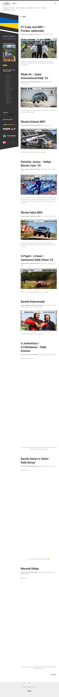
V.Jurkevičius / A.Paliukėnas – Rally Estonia (33, 347)
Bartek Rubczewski (33, 301)
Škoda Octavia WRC (33, 121)
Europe (44, 34)
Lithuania (51, 216)
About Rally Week (6, 10)
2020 (42, 169)
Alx (35, 687)
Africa (43, 466)
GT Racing (54, 305)
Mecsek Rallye (30, 568)
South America (36, 307)
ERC (46, 305)
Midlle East (46, 81)
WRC (52, 34)
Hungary (53, 572)
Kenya (50, 466)
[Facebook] (13, 3)
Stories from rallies (20, 7)
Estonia (43, 354)
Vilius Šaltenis (36, 34)
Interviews (12, 7)
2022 (42, 263)
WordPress (29, 687)
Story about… (43, 7)
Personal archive (29, 7)
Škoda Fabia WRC (32, 212)
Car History (46, 125)
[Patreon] (14, 3)
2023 (41, 34)
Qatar (50, 81)
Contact (13, 10)
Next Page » (54, 674)
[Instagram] (16, 3)
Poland (31, 307)
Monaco (53, 169)
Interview (48, 34)
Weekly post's (23, 83)
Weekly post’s (6, 7)
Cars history (37, 7)
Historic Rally (48, 572)
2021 (40, 354)
